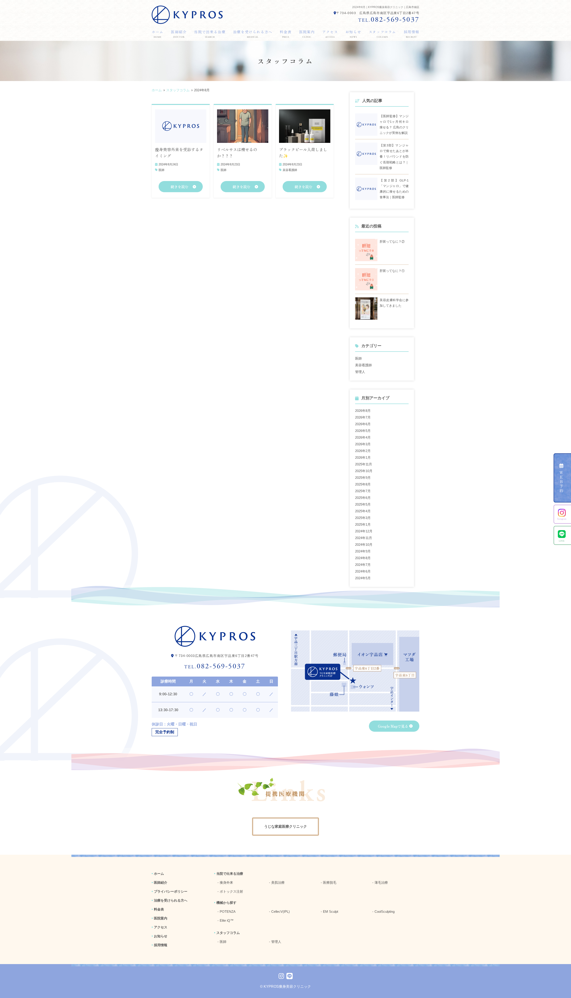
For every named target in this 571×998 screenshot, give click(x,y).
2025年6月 (363, 498)
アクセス (330, 34)
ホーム (157, 34)
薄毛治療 (381, 882)
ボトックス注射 (231, 891)
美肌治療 (278, 882)
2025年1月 (363, 524)
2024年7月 (363, 565)
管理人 (360, 372)
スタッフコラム (382, 34)
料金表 (286, 34)
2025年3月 (363, 518)
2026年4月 (363, 437)
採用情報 (411, 34)
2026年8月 (363, 411)
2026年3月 (363, 444)
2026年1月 (363, 457)
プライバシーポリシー (170, 891)
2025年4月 (363, 511)
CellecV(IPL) (280, 911)
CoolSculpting (384, 911)
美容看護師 (290, 170)
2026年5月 (363, 431)
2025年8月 (363, 484)
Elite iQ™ (227, 920)
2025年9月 (363, 477)
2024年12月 (363, 531)
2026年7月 (363, 417)
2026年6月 (363, 424)
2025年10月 (363, 471)
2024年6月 (363, 571)
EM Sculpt (330, 911)
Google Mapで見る (393, 726)
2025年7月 (363, 491)
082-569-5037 (214, 666)
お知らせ (353, 34)
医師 (161, 170)
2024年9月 (363, 551)
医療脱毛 (329, 882)
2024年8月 (363, 558)
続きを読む (179, 186)
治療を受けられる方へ (252, 34)
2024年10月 (363, 544)
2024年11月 (363, 538)
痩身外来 (226, 882)
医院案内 (307, 34)
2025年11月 (363, 464)
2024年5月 (363, 578)
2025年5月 (363, 504)
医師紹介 (178, 34)
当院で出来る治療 (210, 34)
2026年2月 (363, 451)
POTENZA (228, 911)
